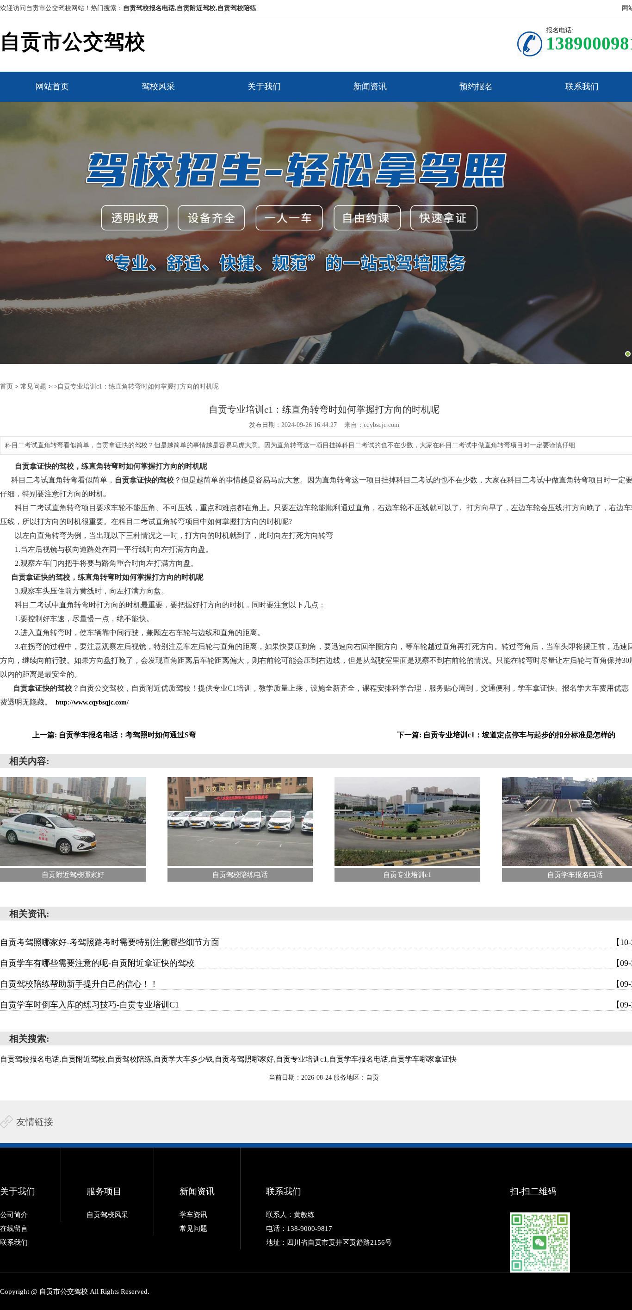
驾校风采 (158, 86)
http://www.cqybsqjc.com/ (92, 702)
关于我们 (264, 86)
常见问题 (33, 386)
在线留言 (14, 1228)
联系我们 (582, 86)
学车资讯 (193, 1214)
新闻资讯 (370, 86)
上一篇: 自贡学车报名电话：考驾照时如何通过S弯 (114, 735)
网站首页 (52, 86)
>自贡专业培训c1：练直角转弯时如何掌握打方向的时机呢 (136, 386)
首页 (6, 386)
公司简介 (14, 1214)
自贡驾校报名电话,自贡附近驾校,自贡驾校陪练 (189, 8)
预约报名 (476, 86)
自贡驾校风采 (107, 1214)
